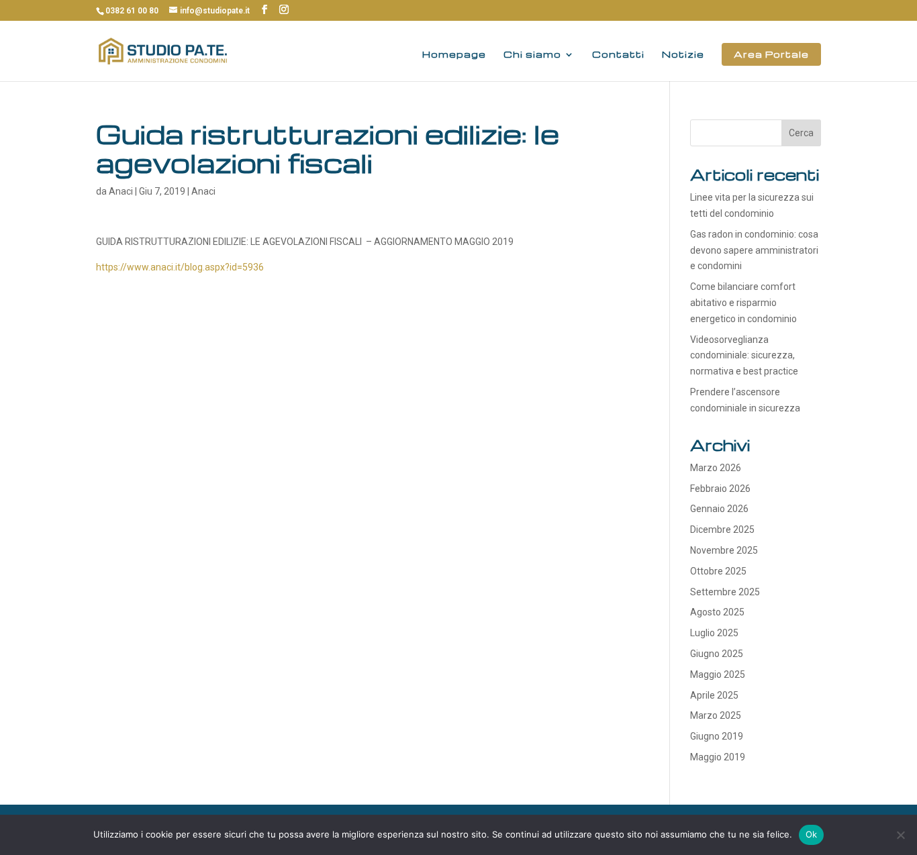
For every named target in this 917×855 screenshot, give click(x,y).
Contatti (618, 55)
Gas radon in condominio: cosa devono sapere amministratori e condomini (754, 250)
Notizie (683, 55)
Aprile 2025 (714, 695)
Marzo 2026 (715, 467)
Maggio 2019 (717, 757)
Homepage (454, 55)
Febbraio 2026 (720, 488)
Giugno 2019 (716, 736)
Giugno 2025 (716, 653)
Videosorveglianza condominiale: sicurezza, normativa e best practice (744, 355)
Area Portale (771, 54)
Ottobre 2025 (718, 571)
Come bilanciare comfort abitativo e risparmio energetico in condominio (744, 302)
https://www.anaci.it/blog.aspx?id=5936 (180, 267)
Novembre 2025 (724, 550)
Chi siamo (532, 55)
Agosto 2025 (717, 612)
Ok (812, 834)
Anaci (121, 191)
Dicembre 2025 (722, 529)
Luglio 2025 (714, 632)
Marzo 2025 (715, 715)
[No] (900, 835)
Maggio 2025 (717, 674)
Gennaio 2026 (719, 508)
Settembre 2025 (725, 592)
